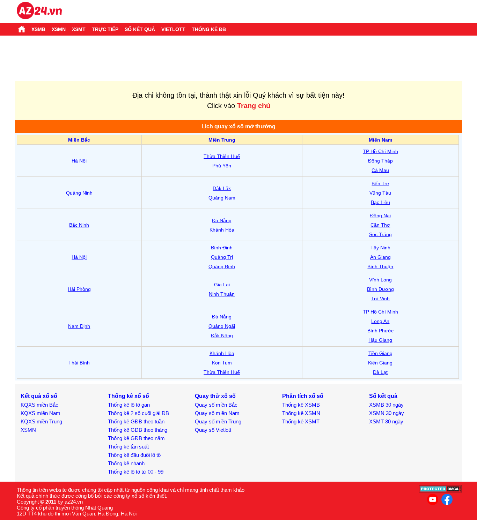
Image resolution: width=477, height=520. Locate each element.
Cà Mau (380, 170)
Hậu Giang (380, 340)
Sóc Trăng (380, 234)
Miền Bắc (79, 140)
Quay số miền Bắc (216, 405)
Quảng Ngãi (221, 326)
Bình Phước (380, 330)
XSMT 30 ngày (386, 421)
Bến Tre (380, 183)
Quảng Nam (221, 198)
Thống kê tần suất (128, 447)
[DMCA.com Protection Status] (440, 491)
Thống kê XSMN (301, 413)
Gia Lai (222, 284)
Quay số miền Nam (217, 413)
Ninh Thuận (222, 294)
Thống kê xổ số (128, 396)
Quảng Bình (221, 266)
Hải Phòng (79, 289)
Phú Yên (221, 165)
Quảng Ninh (79, 193)
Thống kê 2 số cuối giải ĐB (138, 413)
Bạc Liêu (380, 202)
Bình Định (222, 247)
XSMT (79, 29)
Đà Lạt (380, 372)
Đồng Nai (380, 215)
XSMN (59, 29)
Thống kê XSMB (301, 405)
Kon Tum (222, 362)
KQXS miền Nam (40, 413)
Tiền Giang (380, 353)
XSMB (38, 29)
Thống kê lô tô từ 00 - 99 (135, 472)
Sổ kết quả (140, 29)
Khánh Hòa (222, 230)
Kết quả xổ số (39, 396)
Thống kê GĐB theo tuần (136, 421)
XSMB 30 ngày (386, 405)
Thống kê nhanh (126, 463)
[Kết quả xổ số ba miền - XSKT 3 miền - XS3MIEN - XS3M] (39, 11)
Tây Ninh (380, 247)
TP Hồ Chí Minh (380, 151)
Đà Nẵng (222, 220)
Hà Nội (79, 161)
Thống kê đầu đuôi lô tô (134, 455)
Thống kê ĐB (209, 29)
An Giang (380, 257)
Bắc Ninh (79, 225)
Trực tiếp (105, 29)
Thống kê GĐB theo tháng (137, 430)
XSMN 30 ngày (386, 413)
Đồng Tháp (380, 161)
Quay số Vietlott (213, 430)
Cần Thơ (380, 225)
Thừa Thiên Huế (222, 156)
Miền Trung (221, 140)
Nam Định (79, 326)
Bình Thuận (380, 266)
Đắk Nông (222, 335)
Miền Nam (380, 140)
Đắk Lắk (222, 188)
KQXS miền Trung (41, 421)
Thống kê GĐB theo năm (136, 438)
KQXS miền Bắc (39, 405)
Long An (380, 321)
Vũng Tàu (380, 193)
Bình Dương (380, 289)
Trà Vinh (380, 298)
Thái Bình (79, 362)
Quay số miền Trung (218, 421)
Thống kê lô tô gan (129, 405)
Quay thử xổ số (215, 396)
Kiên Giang (380, 362)
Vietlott (173, 29)
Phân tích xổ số (302, 396)
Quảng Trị (222, 257)
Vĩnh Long (380, 279)
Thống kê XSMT (301, 421)
